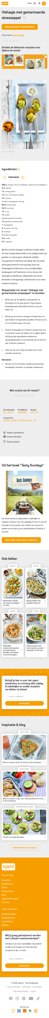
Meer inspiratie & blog (24, 848)
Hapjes (14, 420)
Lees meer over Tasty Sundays (21, 540)
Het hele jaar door (25, 420)
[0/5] (10, 40)
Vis (35, 420)
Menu (30, 3)
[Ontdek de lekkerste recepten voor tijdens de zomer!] (24, 61)
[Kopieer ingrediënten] (18, 169)
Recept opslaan (13, 442)
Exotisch (6, 420)
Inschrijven (24, 703)
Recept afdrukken (14, 437)
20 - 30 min (8, 412)
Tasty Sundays (18, 35)
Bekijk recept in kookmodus (20, 27)
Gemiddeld (22, 412)
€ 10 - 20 (34, 412)
